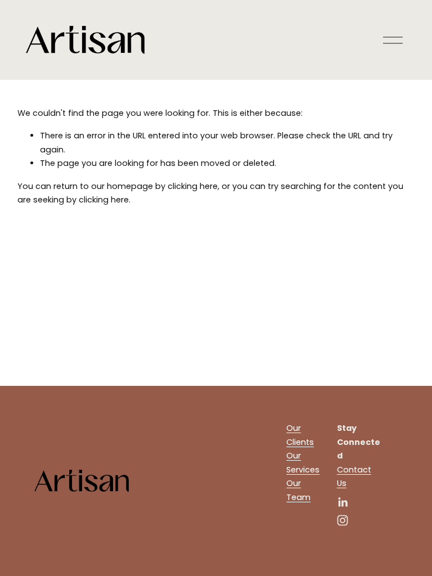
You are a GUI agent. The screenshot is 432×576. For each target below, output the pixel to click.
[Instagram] (342, 520)
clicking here (193, 186)
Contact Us (354, 476)
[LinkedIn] (342, 502)
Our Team (298, 490)
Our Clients (300, 434)
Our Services (303, 462)
